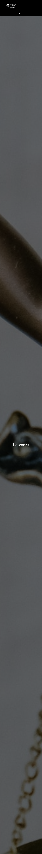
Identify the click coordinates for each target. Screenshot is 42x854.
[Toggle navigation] (36, 13)
